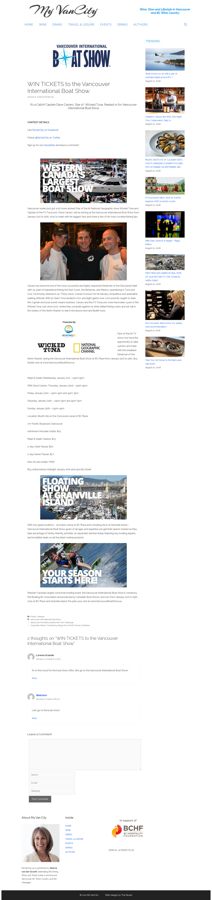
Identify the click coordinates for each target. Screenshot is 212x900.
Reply (34, 678)
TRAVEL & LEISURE (81, 24)
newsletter (49, 145)
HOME (29, 24)
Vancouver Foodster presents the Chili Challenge (51, 622)
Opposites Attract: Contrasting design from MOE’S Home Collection (60, 625)
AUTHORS (140, 24)
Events (33, 616)
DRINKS (122, 24)
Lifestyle (40, 616)
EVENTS (105, 24)
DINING (57, 24)
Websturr (41, 695)
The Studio (126, 895)
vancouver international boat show (45, 619)
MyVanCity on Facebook (45, 130)
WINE (43, 24)
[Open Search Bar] (185, 24)
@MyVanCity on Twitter (47, 137)
